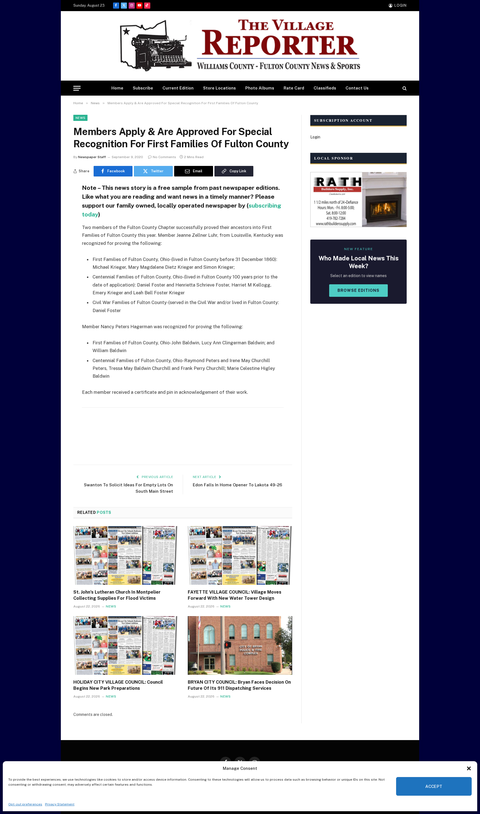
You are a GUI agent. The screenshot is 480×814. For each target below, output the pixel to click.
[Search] (404, 88)
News (80, 118)
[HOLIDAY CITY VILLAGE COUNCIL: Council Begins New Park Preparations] (125, 645)
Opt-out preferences (25, 804)
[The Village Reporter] (240, 46)
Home (117, 88)
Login (315, 137)
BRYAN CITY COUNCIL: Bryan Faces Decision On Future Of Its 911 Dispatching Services (239, 685)
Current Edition (178, 88)
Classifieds (325, 88)
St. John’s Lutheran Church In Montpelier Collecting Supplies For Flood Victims (117, 595)
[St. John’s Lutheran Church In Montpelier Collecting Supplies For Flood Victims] (125, 555)
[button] (469, 768)
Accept (433, 786)
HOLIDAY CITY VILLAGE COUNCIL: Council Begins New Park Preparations (118, 685)
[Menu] (77, 88)
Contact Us (357, 88)
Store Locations (219, 88)
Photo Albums (259, 88)
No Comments (164, 157)
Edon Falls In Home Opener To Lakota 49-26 (237, 484)
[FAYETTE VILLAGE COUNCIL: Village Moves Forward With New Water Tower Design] (240, 555)
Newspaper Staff (92, 157)
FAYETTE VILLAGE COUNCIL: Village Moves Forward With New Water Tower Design (234, 595)
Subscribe (143, 88)
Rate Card (294, 88)
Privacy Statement (59, 804)
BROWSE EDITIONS (358, 290)
